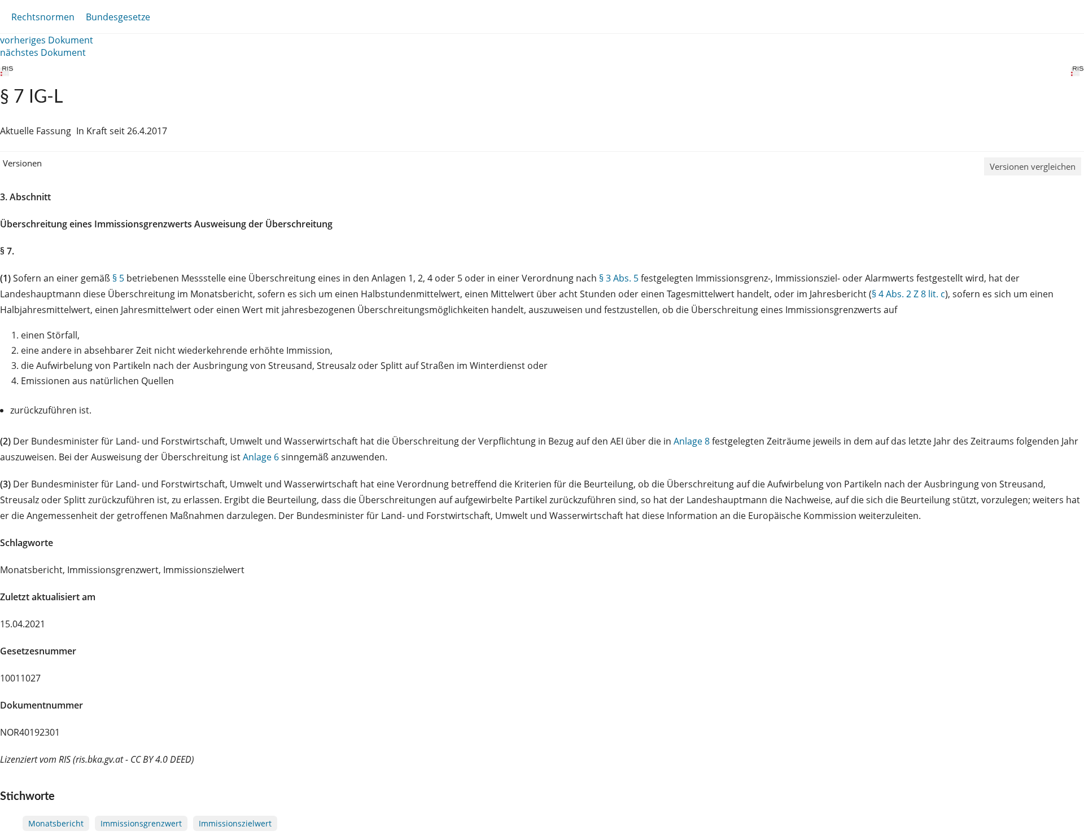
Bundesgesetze (118, 17)
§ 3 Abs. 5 (619, 278)
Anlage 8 (692, 441)
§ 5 (118, 278)
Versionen (22, 163)
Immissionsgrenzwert (141, 823)
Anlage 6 (261, 457)
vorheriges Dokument (46, 40)
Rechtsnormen (43, 17)
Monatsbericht (56, 823)
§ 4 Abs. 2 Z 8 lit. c (908, 294)
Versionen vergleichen (1033, 166)
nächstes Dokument (43, 52)
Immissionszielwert (235, 823)
